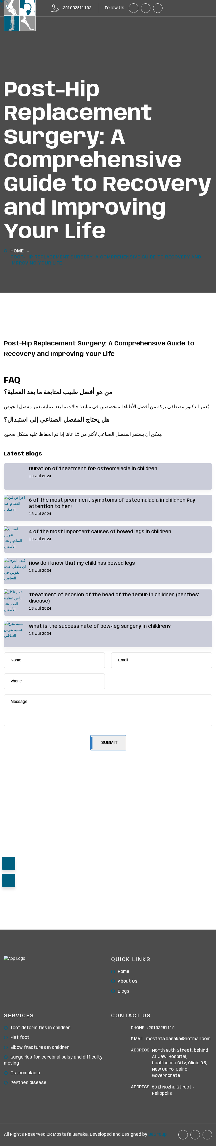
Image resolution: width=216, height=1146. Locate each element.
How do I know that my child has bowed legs (82, 563)
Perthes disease (28, 1083)
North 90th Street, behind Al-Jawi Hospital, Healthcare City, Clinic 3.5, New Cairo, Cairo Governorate (180, 1063)
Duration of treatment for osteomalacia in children (93, 468)
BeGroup (157, 1134)
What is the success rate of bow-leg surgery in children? (100, 626)
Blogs (123, 991)
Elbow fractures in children (40, 1047)
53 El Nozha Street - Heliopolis (173, 1090)
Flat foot (20, 1037)
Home (17, 251)
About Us (128, 981)
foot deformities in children (41, 1028)
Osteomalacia (25, 1073)
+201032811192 (76, 8)
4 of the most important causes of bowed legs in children (100, 532)
